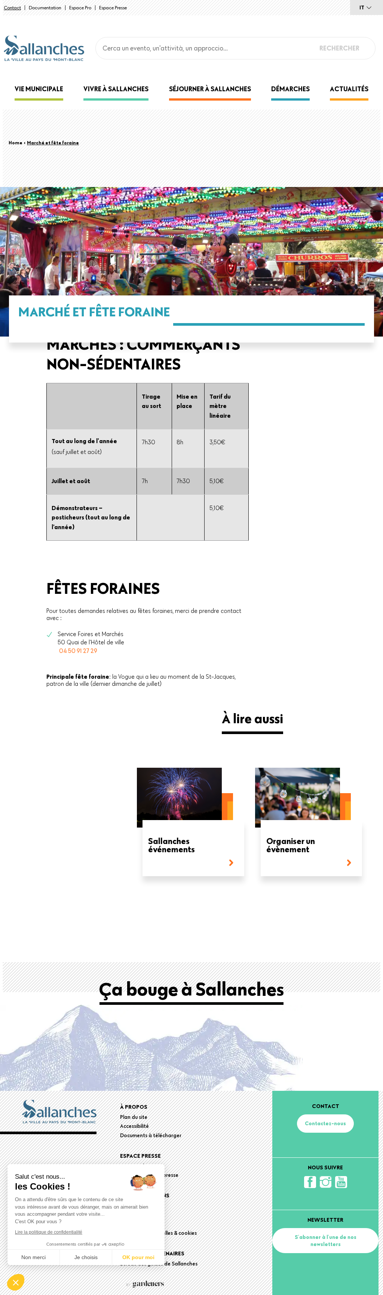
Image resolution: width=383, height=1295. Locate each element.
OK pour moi (138, 1257)
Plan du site (133, 1117)
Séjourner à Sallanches (210, 89)
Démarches (290, 89)
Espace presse (113, 7)
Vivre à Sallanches (115, 89)
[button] (16, 1282)
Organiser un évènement (290, 845)
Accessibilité (134, 1126)
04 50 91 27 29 (78, 650)
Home (15, 142)
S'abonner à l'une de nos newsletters (325, 1240)
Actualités (349, 89)
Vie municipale (39, 89)
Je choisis (86, 1257)
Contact (12, 7)
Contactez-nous (325, 1123)
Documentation (45, 7)
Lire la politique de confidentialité (48, 1232)
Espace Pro (80, 7)
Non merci (33, 1257)
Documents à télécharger (150, 1135)
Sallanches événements (171, 845)
